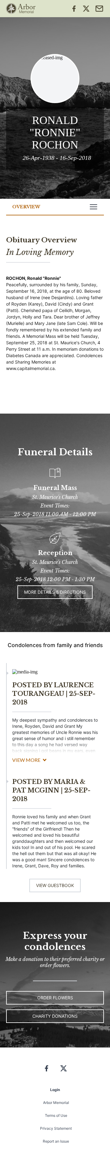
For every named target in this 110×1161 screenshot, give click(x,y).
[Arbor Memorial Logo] (20, 8)
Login (55, 1089)
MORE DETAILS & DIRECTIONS (55, 592)
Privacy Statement (56, 1128)
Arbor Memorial (56, 1102)
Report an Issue (56, 1141)
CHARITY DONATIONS (55, 1016)
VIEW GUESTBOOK (55, 885)
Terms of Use (56, 1115)
